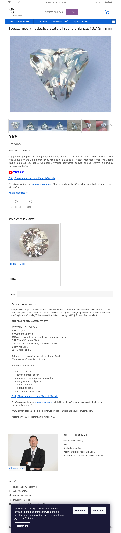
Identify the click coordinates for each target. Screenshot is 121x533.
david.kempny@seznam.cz (25, 487)
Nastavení (22, 525)
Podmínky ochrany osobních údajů (79, 452)
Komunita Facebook (22, 495)
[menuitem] (19, 21)
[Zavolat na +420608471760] (12, 2)
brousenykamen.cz (21, 500)
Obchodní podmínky (72, 448)
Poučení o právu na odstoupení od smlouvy (83, 455)
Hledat (72, 12)
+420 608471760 (21, 491)
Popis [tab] (12, 294)
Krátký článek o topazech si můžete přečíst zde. (31, 178)
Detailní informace (16, 193)
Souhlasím (98, 510)
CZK (96, 2)
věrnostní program (41, 184)
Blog (65, 444)
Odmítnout (80, 510)
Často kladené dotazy (57, 2)
